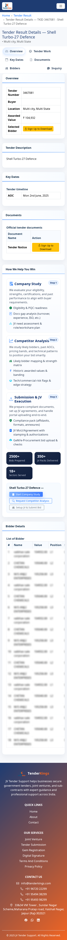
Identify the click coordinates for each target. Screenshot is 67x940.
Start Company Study (27, 494)
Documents (42, 60)
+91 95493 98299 (36, 900)
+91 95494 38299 (36, 894)
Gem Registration (33, 850)
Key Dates (16, 60)
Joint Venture (33, 839)
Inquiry (56, 68)
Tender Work (42, 51)
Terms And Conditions (33, 861)
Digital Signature (33, 855)
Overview (16, 51)
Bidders (14, 68)
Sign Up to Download (39, 128)
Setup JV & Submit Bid (28, 507)
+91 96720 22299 (36, 889)
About (33, 817)
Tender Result (22, 15)
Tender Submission (33, 845)
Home (6, 15)
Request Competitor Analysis (32, 500)
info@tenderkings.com (36, 883)
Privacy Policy (33, 866)
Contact (34, 822)
